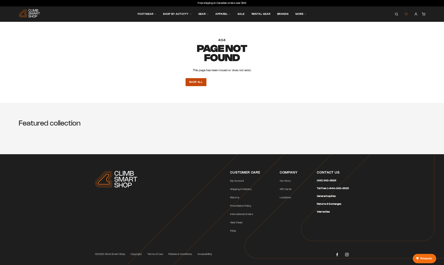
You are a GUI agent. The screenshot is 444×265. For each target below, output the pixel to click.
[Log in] (416, 14)
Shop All (196, 82)
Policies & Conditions (180, 254)
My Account (237, 181)
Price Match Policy (240, 206)
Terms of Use (155, 254)
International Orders (241, 214)
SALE (241, 14)
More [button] (300, 14)
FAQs (233, 231)
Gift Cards (286, 189)
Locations (285, 198)
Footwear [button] (145, 14)
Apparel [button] (221, 14)
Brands (283, 14)
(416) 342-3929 (326, 181)
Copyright (136, 254)
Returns (234, 198)
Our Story (285, 181)
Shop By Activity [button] (176, 14)
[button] (396, 14)
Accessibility (205, 254)
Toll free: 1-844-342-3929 (333, 188)
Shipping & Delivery (241, 189)
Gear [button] (202, 14)
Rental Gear (261, 14)
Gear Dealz (236, 223)
